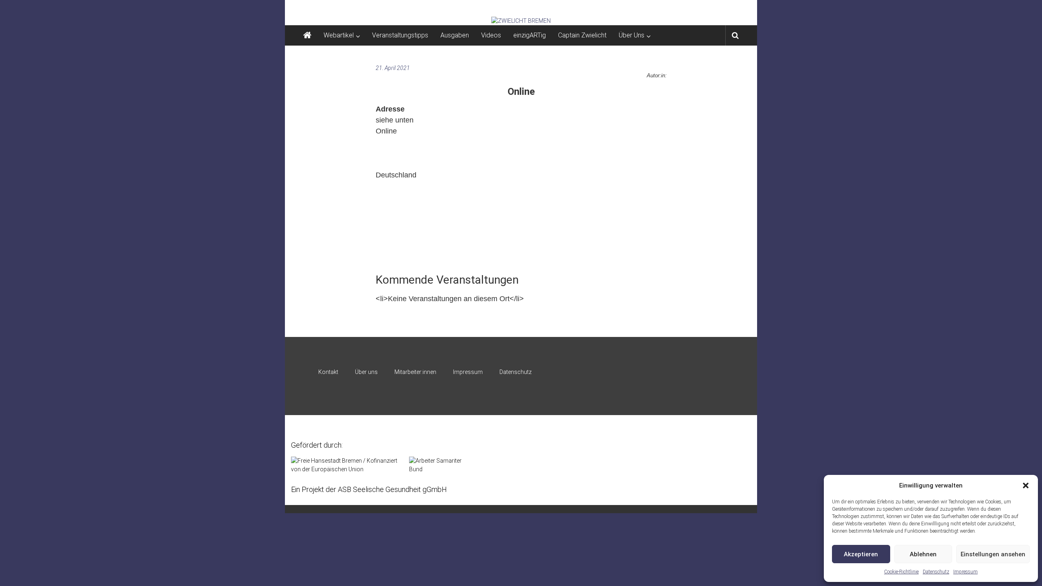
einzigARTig (529, 35)
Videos (491, 35)
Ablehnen (923, 554)
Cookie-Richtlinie (901, 572)
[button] (1026, 485)
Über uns (366, 372)
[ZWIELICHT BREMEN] (521, 20)
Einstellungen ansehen (993, 554)
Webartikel (339, 35)
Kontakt (328, 372)
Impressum (965, 572)
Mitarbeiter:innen (415, 372)
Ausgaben (454, 35)
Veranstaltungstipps (400, 35)
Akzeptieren (861, 554)
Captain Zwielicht (582, 35)
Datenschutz (936, 572)
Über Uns (631, 35)
